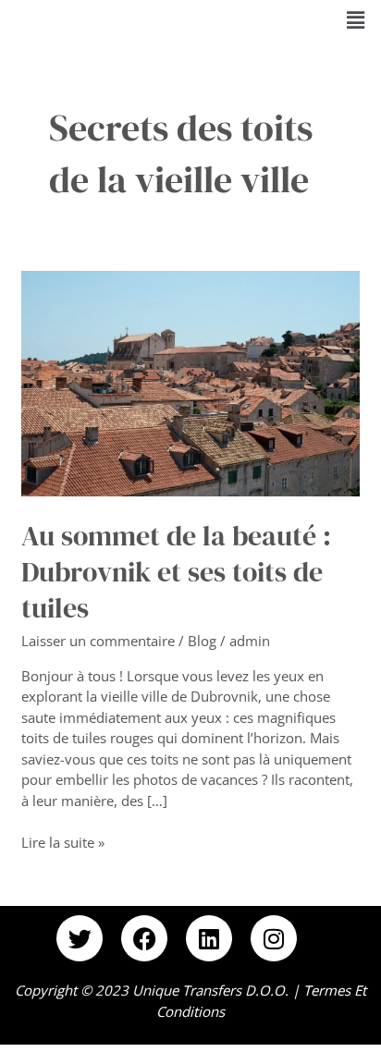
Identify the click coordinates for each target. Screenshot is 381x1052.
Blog (202, 640)
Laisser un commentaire (98, 640)
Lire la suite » (62, 841)
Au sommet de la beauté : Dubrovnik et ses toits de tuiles (176, 572)
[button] (356, 19)
